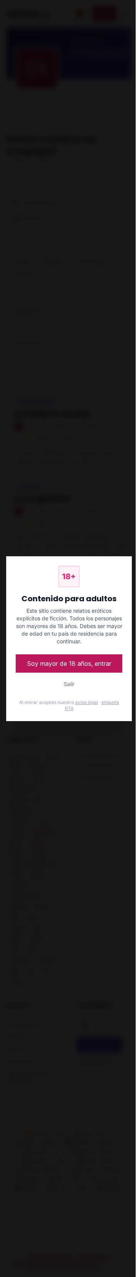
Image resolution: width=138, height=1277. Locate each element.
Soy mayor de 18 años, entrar (69, 663)
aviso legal (86, 702)
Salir (69, 684)
